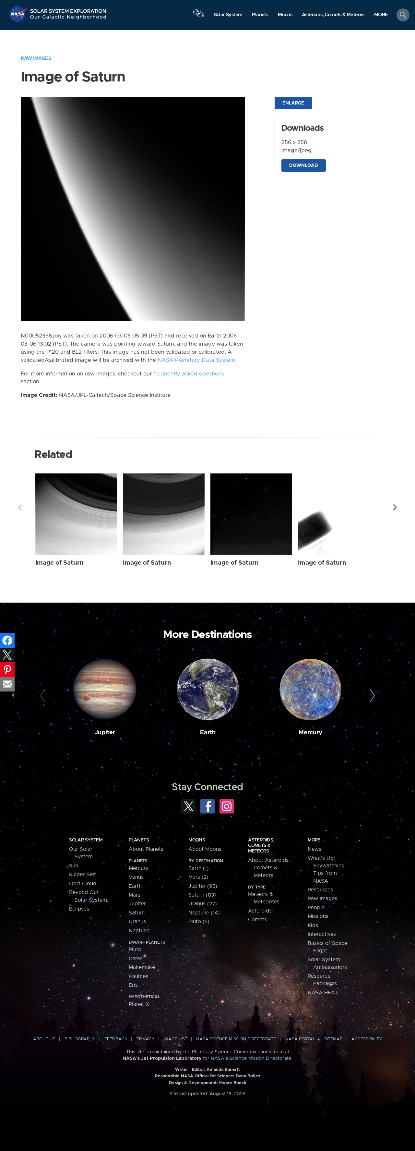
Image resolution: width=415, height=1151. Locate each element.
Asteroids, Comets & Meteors (261, 845)
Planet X (139, 1004)
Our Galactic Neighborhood (68, 18)
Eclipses (79, 909)
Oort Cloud (82, 883)
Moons (196, 840)
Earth (208, 732)
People (316, 907)
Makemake (142, 967)
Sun (73, 865)
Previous (20, 507)
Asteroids (260, 910)
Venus (136, 877)
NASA (19, 14)
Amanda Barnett (223, 1070)
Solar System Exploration (68, 9)
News (314, 849)
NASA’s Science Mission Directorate (251, 1058)
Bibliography (80, 1039)
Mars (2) (198, 877)
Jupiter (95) (202, 886)
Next (395, 507)
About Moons (204, 849)
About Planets (146, 849)
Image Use (175, 1039)
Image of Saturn (59, 563)
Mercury (310, 732)
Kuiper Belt (82, 874)
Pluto (135, 949)
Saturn (137, 912)
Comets (257, 919)
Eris (133, 985)
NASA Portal (300, 1039)
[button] (381, 15)
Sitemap (333, 1039)
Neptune (139, 930)
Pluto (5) (198, 921)
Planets (139, 840)
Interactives (322, 934)
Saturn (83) (202, 895)
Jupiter (105, 732)
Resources (320, 889)
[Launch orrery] (198, 16)
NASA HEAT (323, 992)
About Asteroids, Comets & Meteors (269, 868)
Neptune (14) (204, 912)
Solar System (85, 840)
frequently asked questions (188, 373)
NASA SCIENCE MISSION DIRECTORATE (236, 1039)
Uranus (137, 921)
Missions (318, 916)
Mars (134, 895)
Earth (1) (198, 868)
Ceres (136, 958)
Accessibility (366, 1039)
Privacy (145, 1039)
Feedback (115, 1039)
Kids (313, 925)
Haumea (138, 976)
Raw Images (36, 58)
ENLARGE (293, 103)
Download (303, 165)
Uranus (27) (202, 903)
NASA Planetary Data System (196, 360)
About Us (44, 1039)
